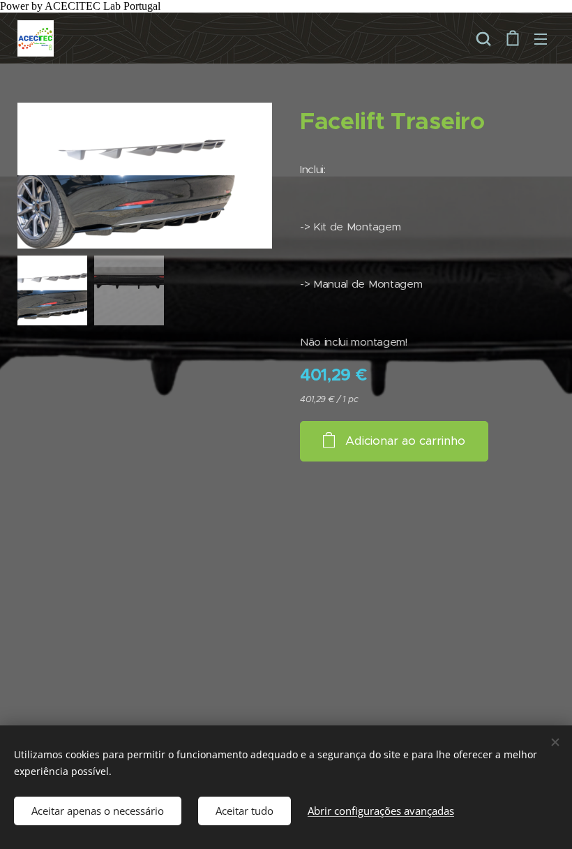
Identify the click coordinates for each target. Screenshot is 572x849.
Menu (541, 38)
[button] (483, 38)
